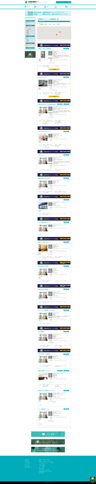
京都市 (50, 24)
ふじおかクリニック (42, 77)
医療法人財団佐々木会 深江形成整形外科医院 (47, 104)
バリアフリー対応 (28, 29)
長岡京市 (58, 24)
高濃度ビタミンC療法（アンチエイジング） (45, 461)
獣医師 (27, 41)
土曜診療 (27, 30)
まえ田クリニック (41, 199)
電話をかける (66, 48)
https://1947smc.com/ (55, 272)
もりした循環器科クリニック (43, 409)
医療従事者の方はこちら (62, 2)
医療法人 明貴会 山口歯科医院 (44, 48)
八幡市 (54, 24)
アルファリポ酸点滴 (42, 465)
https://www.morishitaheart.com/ (56, 415)
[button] (59, 32)
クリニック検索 (27, 462)
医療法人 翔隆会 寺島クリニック (45, 242)
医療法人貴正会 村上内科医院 (44, 178)
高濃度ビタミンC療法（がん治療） (44, 459)
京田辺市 (46, 24)
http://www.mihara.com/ (55, 295)
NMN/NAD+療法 (41, 472)
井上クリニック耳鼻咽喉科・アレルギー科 (46, 310)
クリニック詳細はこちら (54, 69)
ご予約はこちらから (60, 370)
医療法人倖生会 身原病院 (43, 289)
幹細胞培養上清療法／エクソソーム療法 (45, 471)
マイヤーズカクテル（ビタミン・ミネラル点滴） (46, 462)
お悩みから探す (27, 459)
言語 (70, 2)
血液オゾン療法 (41, 468)
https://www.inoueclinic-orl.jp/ (56, 317)
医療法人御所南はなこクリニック (44, 370)
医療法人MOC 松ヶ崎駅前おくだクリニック (46, 390)
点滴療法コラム (27, 461)
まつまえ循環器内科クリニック (44, 222)
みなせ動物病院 (41, 331)
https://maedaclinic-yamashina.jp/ (56, 205)
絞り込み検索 (30, 25)
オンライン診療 (28, 28)
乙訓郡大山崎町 (41, 24)
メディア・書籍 (27, 465)
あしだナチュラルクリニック (44, 131)
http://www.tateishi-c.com (55, 163)
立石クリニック (41, 154)
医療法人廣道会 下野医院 (43, 266)
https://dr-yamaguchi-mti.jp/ (56, 358)
